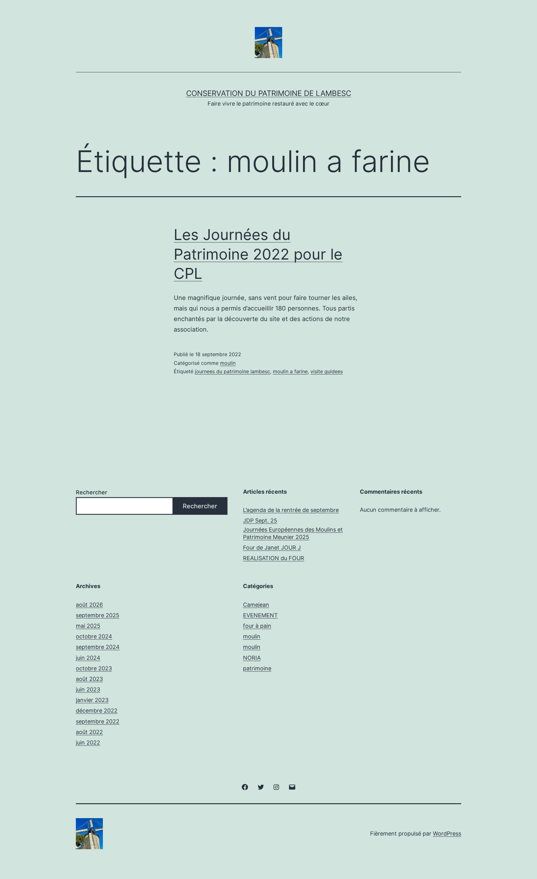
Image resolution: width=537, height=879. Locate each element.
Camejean (256, 604)
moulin (228, 363)
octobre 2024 (94, 636)
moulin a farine (290, 371)
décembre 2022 (96, 710)
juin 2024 (88, 658)
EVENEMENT (260, 615)
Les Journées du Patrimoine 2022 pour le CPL (258, 254)
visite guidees (326, 371)
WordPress (447, 833)
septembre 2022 (97, 721)
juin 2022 (88, 742)
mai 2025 (88, 626)
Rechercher (91, 492)
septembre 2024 (98, 647)
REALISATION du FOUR (273, 558)
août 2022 (89, 732)
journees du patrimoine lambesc (232, 371)
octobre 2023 (94, 668)
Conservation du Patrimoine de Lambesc (268, 93)
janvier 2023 (92, 700)
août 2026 (89, 604)
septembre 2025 (97, 615)
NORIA (252, 658)
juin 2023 (88, 689)
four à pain (257, 626)
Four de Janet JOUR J (272, 547)
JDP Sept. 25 (260, 520)
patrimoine (257, 668)
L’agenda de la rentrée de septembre (291, 510)
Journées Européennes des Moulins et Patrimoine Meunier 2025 (293, 533)
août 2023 (89, 679)
